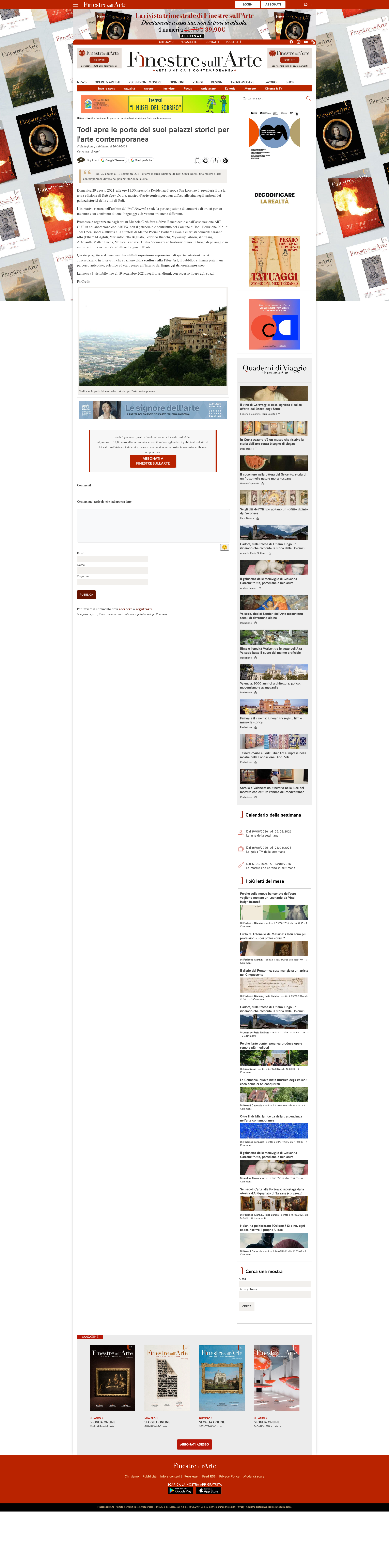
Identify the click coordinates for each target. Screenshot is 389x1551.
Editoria (230, 88)
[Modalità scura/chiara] (225, 162)
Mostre (149, 88)
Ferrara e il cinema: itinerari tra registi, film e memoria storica (271, 720)
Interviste (169, 88)
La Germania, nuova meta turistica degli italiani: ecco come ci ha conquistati (273, 1082)
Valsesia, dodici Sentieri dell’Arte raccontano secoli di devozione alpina (271, 616)
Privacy (240, 1506)
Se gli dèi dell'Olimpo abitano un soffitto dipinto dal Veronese (274, 511)
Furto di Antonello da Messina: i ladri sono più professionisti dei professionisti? (273, 936)
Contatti (212, 42)
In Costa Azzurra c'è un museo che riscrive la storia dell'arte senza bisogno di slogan (272, 442)
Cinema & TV (273, 88)
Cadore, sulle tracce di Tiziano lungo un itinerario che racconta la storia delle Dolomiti (272, 546)
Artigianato (208, 88)
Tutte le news (106, 88)
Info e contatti (170, 1476)
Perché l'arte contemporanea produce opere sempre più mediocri (271, 1045)
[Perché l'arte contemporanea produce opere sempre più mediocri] (274, 1058)
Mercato (250, 88)
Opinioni (177, 82)
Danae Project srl (226, 1506)
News (82, 82)
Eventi (95, 151)
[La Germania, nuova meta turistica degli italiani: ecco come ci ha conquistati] (274, 1095)
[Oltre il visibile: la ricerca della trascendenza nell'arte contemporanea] (274, 1131)
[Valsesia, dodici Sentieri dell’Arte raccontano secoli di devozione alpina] (274, 603)
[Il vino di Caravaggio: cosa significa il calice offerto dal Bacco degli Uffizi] (274, 394)
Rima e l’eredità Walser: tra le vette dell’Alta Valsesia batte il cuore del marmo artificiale (271, 651)
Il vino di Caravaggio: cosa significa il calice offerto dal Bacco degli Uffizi (271, 407)
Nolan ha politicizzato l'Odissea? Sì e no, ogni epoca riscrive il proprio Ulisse (272, 1228)
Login (247, 4)
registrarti (144, 608)
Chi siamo (166, 42)
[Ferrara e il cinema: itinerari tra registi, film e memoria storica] (274, 707)
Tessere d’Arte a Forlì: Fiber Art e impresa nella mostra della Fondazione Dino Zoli (273, 755)
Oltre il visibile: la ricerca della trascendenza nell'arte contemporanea (271, 1118)
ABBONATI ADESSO (194, 1444)
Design (216, 82)
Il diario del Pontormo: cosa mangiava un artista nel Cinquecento (274, 973)
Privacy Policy (229, 1476)
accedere (125, 608)
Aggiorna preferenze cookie (260, 1506)
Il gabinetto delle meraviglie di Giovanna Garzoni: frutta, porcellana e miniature (268, 581)
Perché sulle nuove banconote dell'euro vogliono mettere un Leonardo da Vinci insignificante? (268, 898)
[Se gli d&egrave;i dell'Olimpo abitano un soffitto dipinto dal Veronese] (274, 498)
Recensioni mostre (144, 82)
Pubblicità (233, 42)
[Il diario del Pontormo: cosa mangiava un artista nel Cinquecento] (274, 986)
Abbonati (273, 4)
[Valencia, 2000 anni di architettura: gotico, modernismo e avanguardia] (274, 672)
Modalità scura (253, 1476)
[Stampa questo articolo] (205, 161)
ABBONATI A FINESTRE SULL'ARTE (153, 461)
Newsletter (190, 42)
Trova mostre (242, 82)
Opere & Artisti (107, 82)
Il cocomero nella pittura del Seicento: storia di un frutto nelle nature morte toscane (273, 476)
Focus (188, 88)
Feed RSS (209, 1476)
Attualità (129, 88)
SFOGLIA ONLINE (102, 1422)
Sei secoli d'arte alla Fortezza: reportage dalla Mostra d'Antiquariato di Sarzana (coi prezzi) (272, 1191)
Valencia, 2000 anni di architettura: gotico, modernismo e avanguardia (270, 685)
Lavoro (270, 82)
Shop (290, 82)
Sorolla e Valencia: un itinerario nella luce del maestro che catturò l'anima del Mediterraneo (272, 790)
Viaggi (197, 82)
